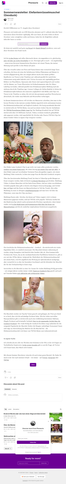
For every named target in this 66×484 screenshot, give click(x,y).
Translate (7, 9)
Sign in (61, 3)
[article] (33, 417)
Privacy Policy (45, 447)
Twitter (44, 358)
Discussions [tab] (16, 409)
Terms (36, 472)
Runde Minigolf (41, 48)
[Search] (42, 2)
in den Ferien (13, 58)
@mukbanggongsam (32, 190)
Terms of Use (41, 446)
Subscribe (53, 3)
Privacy (31, 472)
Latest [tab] (9, 409)
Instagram (51, 358)
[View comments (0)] (11, 24)
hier (50, 186)
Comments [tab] (7, 389)
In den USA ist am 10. (10, 416)
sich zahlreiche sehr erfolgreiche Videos (30, 273)
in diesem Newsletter (38, 181)
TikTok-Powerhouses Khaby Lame (18, 110)
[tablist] (11, 389)
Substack (25, 480)
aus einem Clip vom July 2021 (48, 169)
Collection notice (43, 472)
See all (7, 448)
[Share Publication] (46, 2)
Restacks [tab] (14, 389)
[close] (48, 421)
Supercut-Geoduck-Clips (41, 271)
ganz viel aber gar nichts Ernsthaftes (16, 61)
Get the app (41, 476)
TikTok (6, 360)
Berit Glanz (10, 18)
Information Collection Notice (32, 447)
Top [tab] (6, 409)
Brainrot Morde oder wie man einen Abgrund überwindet (24, 414)
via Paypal (29, 48)
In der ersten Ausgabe (29, 345)
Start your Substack (28, 476)
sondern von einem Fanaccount (14, 169)
